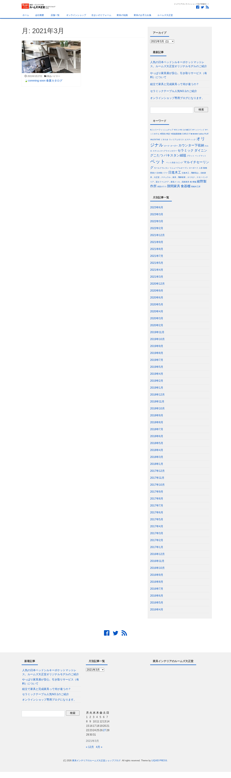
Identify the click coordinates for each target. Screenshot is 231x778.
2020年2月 (156, 325)
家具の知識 (122, 15)
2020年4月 (156, 311)
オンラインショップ (75, 15)
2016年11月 (157, 561)
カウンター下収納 (191, 145)
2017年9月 (156, 491)
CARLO (185, 134)
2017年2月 (156, 540)
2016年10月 (157, 567)
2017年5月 (156, 519)
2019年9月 (156, 346)
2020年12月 (157, 283)
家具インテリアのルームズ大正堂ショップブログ (96, 760)
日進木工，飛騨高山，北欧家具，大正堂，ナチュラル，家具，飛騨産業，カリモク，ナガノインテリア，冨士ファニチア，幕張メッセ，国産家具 (179, 177)
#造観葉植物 (176, 134)
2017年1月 (156, 547)
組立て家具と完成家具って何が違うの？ (174, 84)
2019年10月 (157, 339)
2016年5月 (156, 602)
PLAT (206, 134)
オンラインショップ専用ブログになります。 (177, 98)
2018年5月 (156, 443)
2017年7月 (156, 505)
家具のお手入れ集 (142, 15)
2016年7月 (156, 588)
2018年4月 (156, 450)
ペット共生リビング (174, 162)
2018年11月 (157, 401)
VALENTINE (155, 139)
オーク (167, 146)
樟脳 (194, 182)
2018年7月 (156, 429)
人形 (201, 168)
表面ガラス (162, 186)
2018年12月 (157, 394)
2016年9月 (156, 574)
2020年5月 (156, 304)
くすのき (164, 139)
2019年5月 (156, 366)
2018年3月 (156, 457)
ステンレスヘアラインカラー (165, 151)
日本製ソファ (162, 173)
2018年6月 (156, 436)
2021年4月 (156, 269)
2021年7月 (156, 255)
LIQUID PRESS (159, 760)
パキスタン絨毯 (175, 155)
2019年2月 (156, 380)
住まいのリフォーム (101, 15)
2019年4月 (156, 373)
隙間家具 (173, 186)
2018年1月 (156, 463)
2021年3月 (156, 276)
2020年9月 (156, 290)
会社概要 (39, 15)
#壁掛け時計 (165, 134)
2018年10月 (157, 408)
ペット (157, 161)
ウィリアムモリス (176, 139)
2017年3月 (156, 533)
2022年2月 (156, 228)
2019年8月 (156, 353)
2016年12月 (157, 554)
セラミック (186, 150)
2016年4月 (156, 609)
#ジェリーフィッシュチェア (162, 130)
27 (104, 730)
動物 (205, 168)
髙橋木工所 (195, 186)
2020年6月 (156, 297)
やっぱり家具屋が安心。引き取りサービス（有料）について (178, 75)
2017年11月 (157, 477)
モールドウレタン (161, 168)
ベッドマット (200, 156)
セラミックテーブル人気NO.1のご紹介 (173, 91)
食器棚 (185, 186)
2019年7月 (156, 359)
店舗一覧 (54, 15)
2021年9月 (156, 242)
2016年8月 (156, 581)
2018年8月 (156, 422)
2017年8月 (156, 498)
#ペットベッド (198, 130)
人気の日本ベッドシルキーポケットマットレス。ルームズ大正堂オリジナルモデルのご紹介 (178, 64)
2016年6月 (156, 595)
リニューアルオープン (179, 168)
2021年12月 (157, 235)
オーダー (174, 146)
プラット (190, 156)
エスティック (190, 139)
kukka (201, 134)
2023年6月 (156, 207)
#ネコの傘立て (186, 130)
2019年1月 (156, 387)
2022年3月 (156, 221)
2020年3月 (156, 318)
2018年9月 (156, 415)
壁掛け (153, 173)
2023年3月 (156, 214)
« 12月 (90, 747)
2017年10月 (157, 484)
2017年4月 (156, 526)
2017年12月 (157, 470)
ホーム (25, 15)
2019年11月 (157, 332)
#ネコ (176, 130)
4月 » (99, 747)
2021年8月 (156, 249)
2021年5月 (156, 262)
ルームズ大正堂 (165, 15)
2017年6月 (156, 512)
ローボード (193, 168)
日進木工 (174, 172)
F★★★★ (193, 134)
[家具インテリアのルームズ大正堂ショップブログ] (38, 5)
